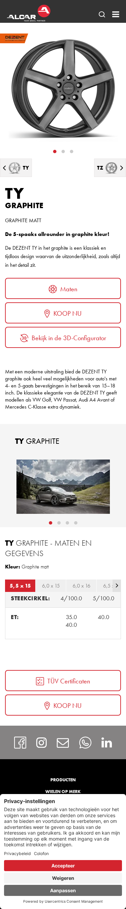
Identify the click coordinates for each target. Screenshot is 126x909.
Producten (63, 780)
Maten (68, 289)
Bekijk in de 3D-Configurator (69, 338)
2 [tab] (63, 151)
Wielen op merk (63, 791)
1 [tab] (54, 151)
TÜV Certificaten (68, 681)
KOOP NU (67, 313)
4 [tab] (75, 523)
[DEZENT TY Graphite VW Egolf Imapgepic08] (63, 487)
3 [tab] (71, 151)
